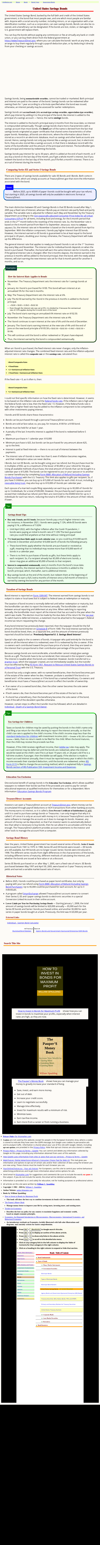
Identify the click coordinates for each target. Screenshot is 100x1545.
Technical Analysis (23, 1295)
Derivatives (20, 1280)
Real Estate (21, 1259)
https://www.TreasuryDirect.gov (20, 40)
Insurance (20, 1255)
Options (19, 1289)
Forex (19, 1283)
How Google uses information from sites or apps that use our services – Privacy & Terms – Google (45, 1156)
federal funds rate (54, 401)
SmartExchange (30, 893)
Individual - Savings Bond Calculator (23, 923)
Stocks (19, 1292)
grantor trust (11, 661)
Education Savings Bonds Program (34, 791)
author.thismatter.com (25, 1190)
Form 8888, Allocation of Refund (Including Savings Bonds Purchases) (47, 476)
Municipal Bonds (46, 1273)
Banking (19, 1274)
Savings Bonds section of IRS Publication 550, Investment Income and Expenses (48, 766)
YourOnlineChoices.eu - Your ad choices (20, 1168)
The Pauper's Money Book (30, 1081)
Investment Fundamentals (25, 1268)
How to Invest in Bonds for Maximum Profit (39, 1011)
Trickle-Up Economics (13, 1209)
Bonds (19, 1277)
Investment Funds (23, 1271)
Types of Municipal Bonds (49, 1279)
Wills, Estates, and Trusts (25, 1265)
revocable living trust (15, 483)
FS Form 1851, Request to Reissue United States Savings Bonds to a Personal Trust (49, 666)
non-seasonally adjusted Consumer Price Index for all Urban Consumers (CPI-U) (49, 217)
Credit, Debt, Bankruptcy (24, 1252)
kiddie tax (64, 747)
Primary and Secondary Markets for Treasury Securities (58, 1304)
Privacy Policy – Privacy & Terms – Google (20, 1150)
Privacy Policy (39, 1147)
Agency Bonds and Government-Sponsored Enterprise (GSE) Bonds (62, 931)
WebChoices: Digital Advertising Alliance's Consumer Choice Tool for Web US (36, 1160)
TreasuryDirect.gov (61, 804)
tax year (90, 615)
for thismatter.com (17, 1136)
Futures (19, 1286)
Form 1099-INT (40, 595)
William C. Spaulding (45, 1184)
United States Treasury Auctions (51, 1310)
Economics (20, 1298)
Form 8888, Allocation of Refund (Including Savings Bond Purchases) (47, 885)
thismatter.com (22, 1174)
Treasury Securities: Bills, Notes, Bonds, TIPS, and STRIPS (58, 1299)
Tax (18, 1262)
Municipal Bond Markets (21, 931)
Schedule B (41, 628)
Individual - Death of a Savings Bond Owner (26, 706)
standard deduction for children (22, 736)
